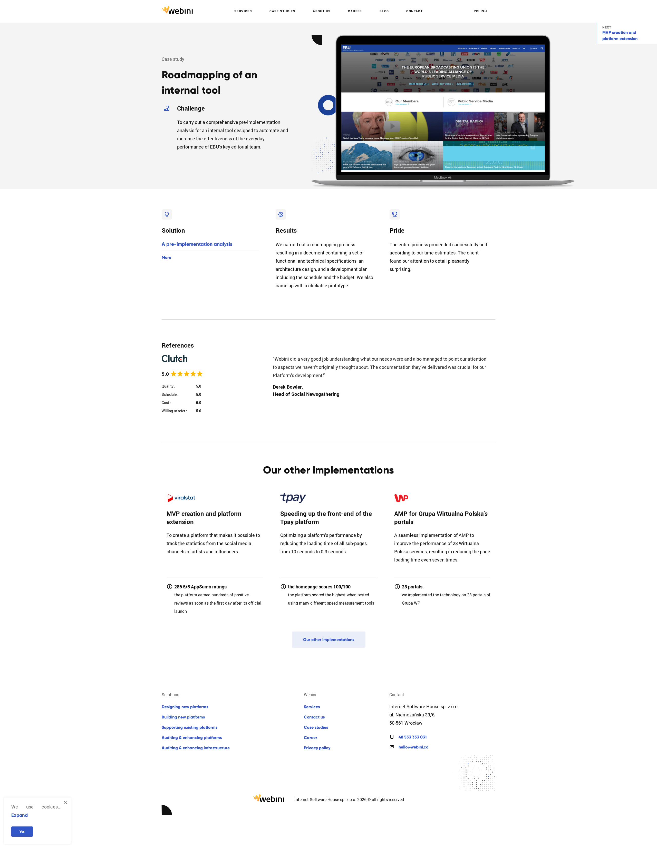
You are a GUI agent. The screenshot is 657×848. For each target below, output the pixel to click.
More (166, 257)
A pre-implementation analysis (197, 244)
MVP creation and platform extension (619, 35)
